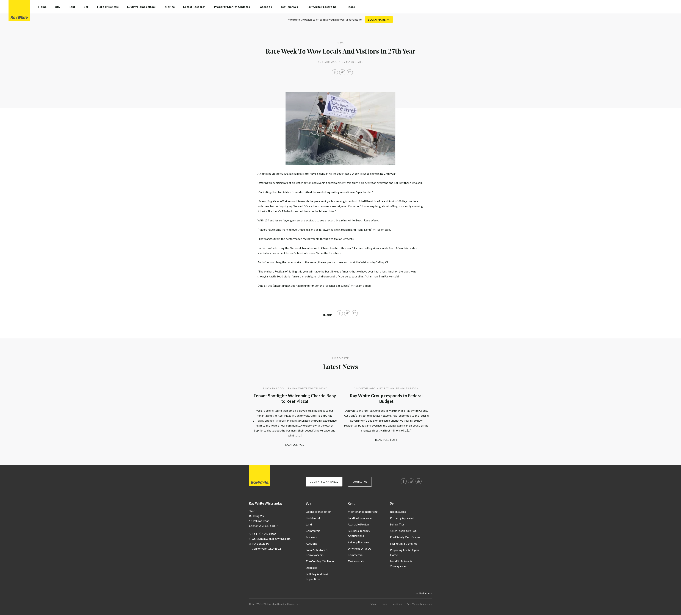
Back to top (425, 593)
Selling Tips (397, 524)
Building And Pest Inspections (317, 576)
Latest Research (194, 6)
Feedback (397, 604)
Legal (385, 604)
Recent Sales (398, 511)
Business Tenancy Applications (359, 533)
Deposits (311, 567)
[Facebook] (335, 72)
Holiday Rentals (108, 6)
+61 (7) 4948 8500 (264, 533)
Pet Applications (358, 542)
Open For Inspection (318, 511)
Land (309, 524)
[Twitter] (342, 72)
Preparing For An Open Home (404, 552)
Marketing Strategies (403, 543)
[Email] (350, 72)
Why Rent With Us (359, 548)
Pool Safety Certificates (405, 537)
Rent (351, 503)
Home (42, 6)
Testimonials (289, 6)
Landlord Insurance (360, 518)
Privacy (374, 604)
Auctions (311, 543)
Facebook (265, 6)
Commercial (313, 530)
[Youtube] (419, 481)
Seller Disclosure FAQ (403, 530)
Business (311, 537)
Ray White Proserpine (322, 6)
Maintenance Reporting (363, 511)
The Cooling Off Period (321, 561)
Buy (308, 503)
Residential (313, 518)
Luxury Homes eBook (141, 6)
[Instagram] (411, 481)
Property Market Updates (232, 6)
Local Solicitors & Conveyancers (317, 552)
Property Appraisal (402, 518)
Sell (392, 503)
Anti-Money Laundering (419, 604)
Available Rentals (359, 524)
